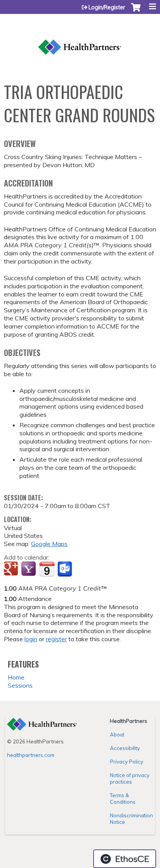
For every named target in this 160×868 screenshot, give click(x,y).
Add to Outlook (65, 569)
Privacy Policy (126, 761)
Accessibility (125, 748)
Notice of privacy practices (130, 778)
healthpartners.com (30, 755)
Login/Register (107, 7)
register (56, 639)
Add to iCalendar (47, 569)
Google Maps (49, 544)
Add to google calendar (12, 569)
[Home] (80, 38)
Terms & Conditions (123, 798)
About (117, 734)
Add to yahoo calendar (29, 569)
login (30, 639)
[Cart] (136, 11)
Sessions (20, 685)
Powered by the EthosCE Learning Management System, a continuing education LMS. (124, 858)
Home (16, 677)
